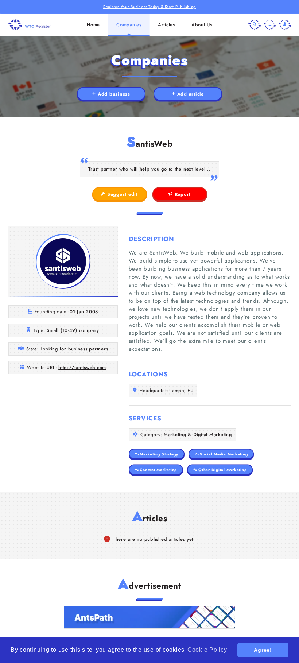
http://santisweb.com (82, 367)
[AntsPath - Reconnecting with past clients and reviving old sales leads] (149, 617)
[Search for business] (254, 25)
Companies (128, 24)
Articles (166, 24)
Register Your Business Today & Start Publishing (149, 6)
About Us (201, 24)
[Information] (270, 25)
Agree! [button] (263, 650)
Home (93, 24)
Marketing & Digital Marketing (198, 434)
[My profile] (285, 25)
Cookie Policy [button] (207, 650)
